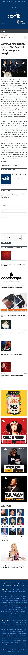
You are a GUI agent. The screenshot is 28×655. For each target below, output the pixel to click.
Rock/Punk (25, 613)
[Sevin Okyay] (12, 521)
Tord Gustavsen (13, 649)
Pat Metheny (10, 644)
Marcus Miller (15, 640)
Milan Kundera (20, 640)
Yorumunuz (3, 217)
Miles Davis (24, 640)
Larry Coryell (22, 638)
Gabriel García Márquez (21, 631)
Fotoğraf (23, 598)
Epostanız (3, 211)
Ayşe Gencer (17, 622)
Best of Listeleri (19, 593)
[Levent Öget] (4, 512)
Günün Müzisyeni (19, 602)
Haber (2, 604)
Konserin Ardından (12, 609)
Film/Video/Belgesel (10, 598)
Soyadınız (3, 205)
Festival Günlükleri (23, 596)
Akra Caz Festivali (17, 591)
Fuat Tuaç (15, 631)
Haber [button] (17, 310)
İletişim (12, 1)
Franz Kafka (11, 631)
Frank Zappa (7, 631)
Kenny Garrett (7, 638)
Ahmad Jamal (10, 620)
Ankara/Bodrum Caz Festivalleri (6, 593)
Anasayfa (4, 1)
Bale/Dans (15, 593)
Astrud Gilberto (7, 622)
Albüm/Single (23, 591)
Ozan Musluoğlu (4, 644)
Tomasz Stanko (3, 649)
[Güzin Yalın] (20, 521)
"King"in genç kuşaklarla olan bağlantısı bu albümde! (11, 354)
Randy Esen (24, 644)
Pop (8, 613)
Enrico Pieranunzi (16, 629)
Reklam (8, 1)
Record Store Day (20, 613)
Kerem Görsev (12, 638)
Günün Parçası (24, 602)
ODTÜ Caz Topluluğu (18, 642)
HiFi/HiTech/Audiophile (7, 604)
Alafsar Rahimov (15, 620)
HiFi (24, 1)
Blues (22, 1)
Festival (19, 596)
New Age (22, 611)
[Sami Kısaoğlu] (20, 512)
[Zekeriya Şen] (12, 531)
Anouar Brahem (20, 620)
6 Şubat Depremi (10, 589)
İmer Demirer (19, 633)
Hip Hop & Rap (14, 604)
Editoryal (6, 596)
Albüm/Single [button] (4, 310)
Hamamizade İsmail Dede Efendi (7, 633)
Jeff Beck (12, 635)
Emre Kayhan (11, 629)
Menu (3, 31)
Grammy (2, 602)
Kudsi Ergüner (17, 638)
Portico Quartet (19, 644)
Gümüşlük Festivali (7, 602)
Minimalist (13, 611)
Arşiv (12, 593)
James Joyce (9, 635)
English (16, 596)
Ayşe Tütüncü (22, 622)
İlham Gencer (14, 633)
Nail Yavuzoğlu (3, 642)
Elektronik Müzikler (11, 596)
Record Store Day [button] (23, 310)
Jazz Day (3, 607)
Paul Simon (14, 644)
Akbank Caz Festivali (11, 591)
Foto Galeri (15, 3)
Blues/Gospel (25, 593)
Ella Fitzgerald (6, 629)
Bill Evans (16, 624)
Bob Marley (25, 624)
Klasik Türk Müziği (17, 607)
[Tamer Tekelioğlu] (4, 521)
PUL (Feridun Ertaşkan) (13, 613)
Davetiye (2, 596)
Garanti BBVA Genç (12, 600)
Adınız (2, 200)
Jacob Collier (24, 633)
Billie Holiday (20, 624)
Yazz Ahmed (18, 651)
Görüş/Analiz (24, 600)
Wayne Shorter (13, 651)
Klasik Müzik (17, 1)
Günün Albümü (13, 602)
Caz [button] (9, 310)
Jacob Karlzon (4, 635)
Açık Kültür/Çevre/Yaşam (17, 589)
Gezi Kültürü (17, 600)
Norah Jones (13, 642)
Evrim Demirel (22, 629)
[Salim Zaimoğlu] (4, 531)
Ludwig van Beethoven (8, 640)
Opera (7, 613)
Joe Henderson (16, 635)
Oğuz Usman (24, 642)
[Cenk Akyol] (20, 531)
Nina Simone (8, 642)
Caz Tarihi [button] (13, 310)
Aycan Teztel (13, 622)
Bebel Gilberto (12, 624)
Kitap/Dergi (7, 607)
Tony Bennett (8, 649)
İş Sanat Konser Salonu (20, 604)
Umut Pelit (22, 649)
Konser (21, 607)
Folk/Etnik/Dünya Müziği (18, 598)
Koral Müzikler (18, 609)
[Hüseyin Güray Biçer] (12, 512)
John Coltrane (22, 635)
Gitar (21, 600)
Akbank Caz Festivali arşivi (7, 37)
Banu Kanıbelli (6, 624)
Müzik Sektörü (18, 611)
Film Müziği (4, 598)
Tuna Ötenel (18, 649)
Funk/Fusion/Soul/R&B (4, 600)
